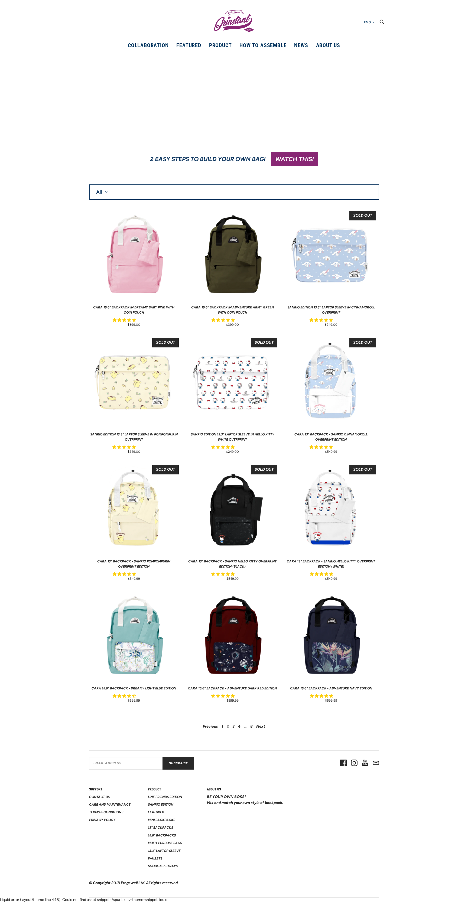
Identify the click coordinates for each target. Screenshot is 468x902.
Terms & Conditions (106, 812)
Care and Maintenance (110, 804)
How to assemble (262, 45)
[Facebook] (343, 763)
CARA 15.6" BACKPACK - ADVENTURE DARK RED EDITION (232, 688)
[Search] (382, 23)
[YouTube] (365, 763)
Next (260, 726)
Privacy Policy (102, 820)
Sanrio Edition (160, 804)
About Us (328, 45)
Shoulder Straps (163, 866)
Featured (188, 45)
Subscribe (178, 763)
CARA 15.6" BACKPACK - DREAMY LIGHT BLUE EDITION (134, 688)
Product (220, 45)
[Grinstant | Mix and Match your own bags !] (234, 21)
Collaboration (148, 45)
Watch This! (294, 159)
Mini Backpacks (161, 820)
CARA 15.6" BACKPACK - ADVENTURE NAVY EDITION (331, 688)
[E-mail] (376, 763)
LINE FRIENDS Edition (165, 797)
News (301, 45)
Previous (210, 726)
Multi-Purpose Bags (165, 843)
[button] (125, 320)
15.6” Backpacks (162, 835)
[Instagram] (354, 763)
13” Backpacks (160, 827)
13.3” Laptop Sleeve (164, 851)
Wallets (155, 858)
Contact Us (99, 797)
